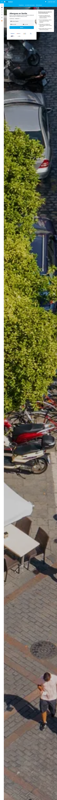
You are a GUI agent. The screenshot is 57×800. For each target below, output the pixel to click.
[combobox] (15, 18)
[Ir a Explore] (1, 14)
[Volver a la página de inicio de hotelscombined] (8, 1)
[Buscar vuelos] (1, 5)
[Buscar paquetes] (1, 12)
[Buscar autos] (1, 10)
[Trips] (1, 18)
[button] (2, 2)
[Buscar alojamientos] (1, 7)
